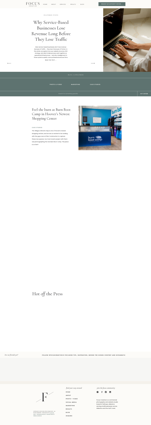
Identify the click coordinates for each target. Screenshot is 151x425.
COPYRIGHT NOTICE (41, 414)
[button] (82, 4)
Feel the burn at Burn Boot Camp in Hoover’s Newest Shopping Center (51, 114)
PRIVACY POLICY (50, 414)
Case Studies (37, 127)
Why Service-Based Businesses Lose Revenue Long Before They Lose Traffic (51, 30)
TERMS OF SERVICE (37, 415)
